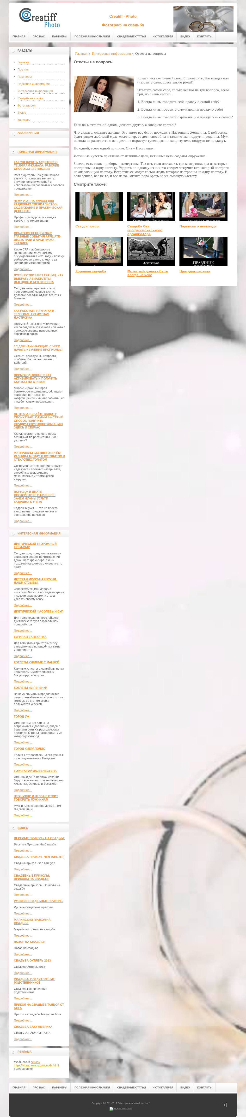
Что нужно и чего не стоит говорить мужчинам (36, 798)
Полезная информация (92, 36)
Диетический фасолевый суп (38, 611)
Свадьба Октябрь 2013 (32, 960)
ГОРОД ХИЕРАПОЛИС (29, 748)
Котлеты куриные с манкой (36, 662)
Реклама (25, 1051)
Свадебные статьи (131, 36)
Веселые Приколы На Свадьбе (39, 838)
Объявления (28, 133)
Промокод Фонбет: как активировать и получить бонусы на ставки (35, 379)
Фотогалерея (163, 36)
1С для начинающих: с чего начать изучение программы (38, 348)
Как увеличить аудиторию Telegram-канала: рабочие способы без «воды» (36, 165)
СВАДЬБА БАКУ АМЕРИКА (33, 1026)
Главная (18, 36)
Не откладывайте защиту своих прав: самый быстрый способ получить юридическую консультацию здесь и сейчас (38, 420)
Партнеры (59, 36)
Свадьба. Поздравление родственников (34, 981)
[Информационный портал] (42, 17)
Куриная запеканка (30, 637)
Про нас (39, 36)
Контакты (204, 36)
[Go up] (225, 1106)
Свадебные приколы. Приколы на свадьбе (32, 877)
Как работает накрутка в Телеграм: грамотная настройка (34, 314)
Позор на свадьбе (29, 942)
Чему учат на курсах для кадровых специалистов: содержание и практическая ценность (38, 206)
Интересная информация (35, 91)
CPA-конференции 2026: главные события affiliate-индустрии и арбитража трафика (37, 238)
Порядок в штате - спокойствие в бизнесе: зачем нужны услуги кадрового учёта (34, 497)
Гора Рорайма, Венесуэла (35, 770)
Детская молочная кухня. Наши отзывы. (35, 581)
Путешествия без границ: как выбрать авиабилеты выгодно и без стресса (38, 279)
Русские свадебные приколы (38, 901)
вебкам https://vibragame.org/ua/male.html (36, 1063)
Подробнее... (23, 194)
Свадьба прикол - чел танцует (39, 857)
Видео (185, 36)
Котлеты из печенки (30, 687)
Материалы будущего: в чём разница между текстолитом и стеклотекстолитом (39, 456)
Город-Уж (21, 716)
